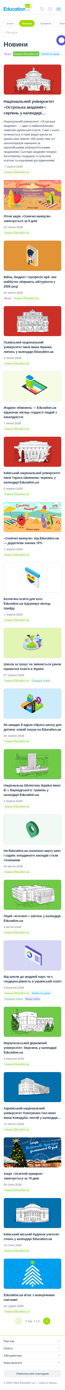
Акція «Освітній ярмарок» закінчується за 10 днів (23, 1176)
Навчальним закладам (32, 1373)
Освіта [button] (8, 1348)
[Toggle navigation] (58, 9)
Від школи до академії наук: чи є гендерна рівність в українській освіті (32, 979)
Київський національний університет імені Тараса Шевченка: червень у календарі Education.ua (32, 477)
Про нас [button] (9, 1341)
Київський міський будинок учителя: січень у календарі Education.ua (32, 1236)
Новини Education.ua (26, 54)
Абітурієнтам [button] (12, 1355)
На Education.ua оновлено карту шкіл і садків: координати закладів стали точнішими (32, 855)
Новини (27, 23)
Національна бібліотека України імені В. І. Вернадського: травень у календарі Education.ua (32, 790)
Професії (45, 23)
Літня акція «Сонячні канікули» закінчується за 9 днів (27, 218)
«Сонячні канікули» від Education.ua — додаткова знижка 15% (31, 540)
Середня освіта (41, 680)
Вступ (8, 54)
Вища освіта (32, 999)
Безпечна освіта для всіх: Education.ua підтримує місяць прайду (27, 603)
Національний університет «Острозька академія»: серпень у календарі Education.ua (29, 109)
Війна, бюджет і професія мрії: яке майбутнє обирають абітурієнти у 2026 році (30, 282)
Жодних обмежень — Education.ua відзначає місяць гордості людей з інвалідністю (30, 412)
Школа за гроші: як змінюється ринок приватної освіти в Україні (32, 666)
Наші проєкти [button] (13, 1363)
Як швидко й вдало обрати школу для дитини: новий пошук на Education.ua (32, 727)
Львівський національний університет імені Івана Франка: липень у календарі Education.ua (28, 347)
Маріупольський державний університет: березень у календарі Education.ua (30, 1048)
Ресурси (11, 32)
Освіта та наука (50, 54)
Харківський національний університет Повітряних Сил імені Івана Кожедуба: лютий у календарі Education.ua (31, 1115)
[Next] (46, 1321)
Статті (10, 23)
